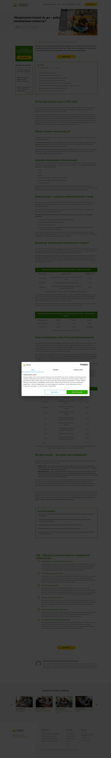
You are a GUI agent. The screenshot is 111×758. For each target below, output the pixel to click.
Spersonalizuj (54, 392)
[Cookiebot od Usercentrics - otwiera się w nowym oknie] (81, 365)
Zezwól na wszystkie (77, 392)
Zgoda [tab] (33, 369)
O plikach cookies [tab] (78, 369)
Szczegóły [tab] (55, 369)
